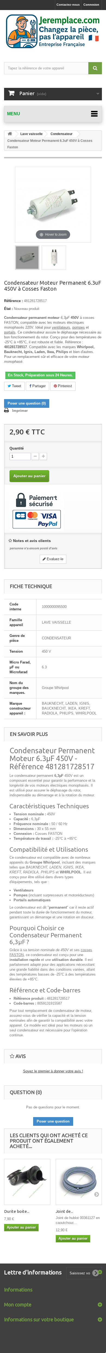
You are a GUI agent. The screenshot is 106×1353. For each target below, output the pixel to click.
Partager (38, 386)
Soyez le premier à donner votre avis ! (53, 1071)
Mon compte (18, 1304)
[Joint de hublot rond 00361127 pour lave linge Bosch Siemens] (79, 1182)
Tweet (16, 386)
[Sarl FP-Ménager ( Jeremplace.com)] (53, 31)
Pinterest (64, 386)
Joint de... (64, 1211)
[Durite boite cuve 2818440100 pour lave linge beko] (27, 1182)
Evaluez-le (54, 559)
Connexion (91, 4)
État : (8, 309)
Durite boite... (16, 1211)
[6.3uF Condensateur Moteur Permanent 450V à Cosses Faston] (27, 258)
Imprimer (20, 411)
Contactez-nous (68, 4)
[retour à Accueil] (10, 134)
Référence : (13, 301)
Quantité (17, 448)
